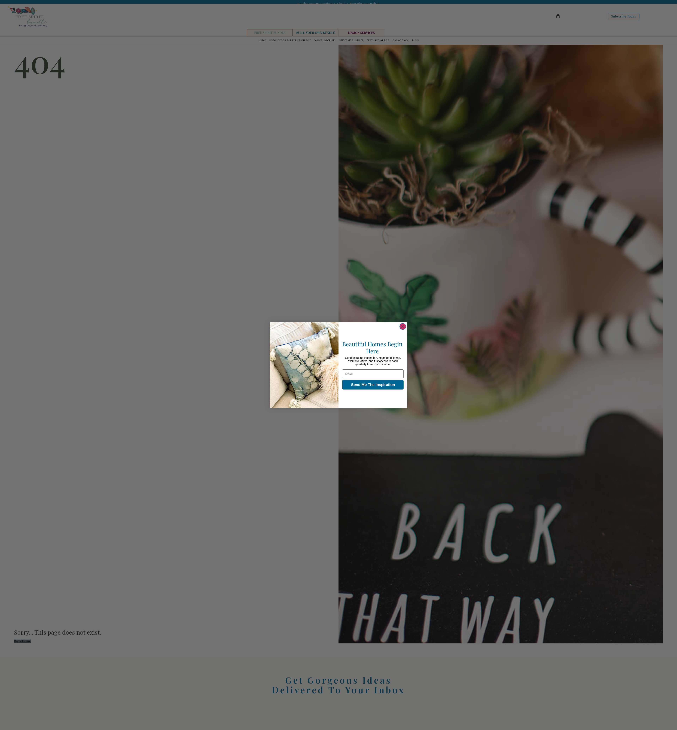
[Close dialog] (403, 326)
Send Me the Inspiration (373, 384)
